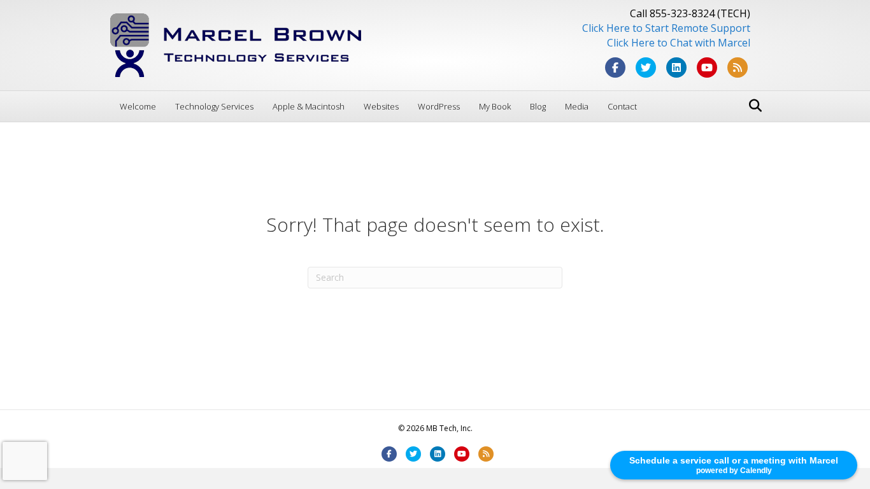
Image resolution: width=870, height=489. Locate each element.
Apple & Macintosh (309, 106)
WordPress (439, 106)
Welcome (138, 106)
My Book (495, 106)
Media (576, 106)
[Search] (752, 105)
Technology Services (214, 106)
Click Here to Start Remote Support (666, 28)
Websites (381, 106)
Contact (622, 106)
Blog (538, 106)
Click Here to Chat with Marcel (678, 43)
